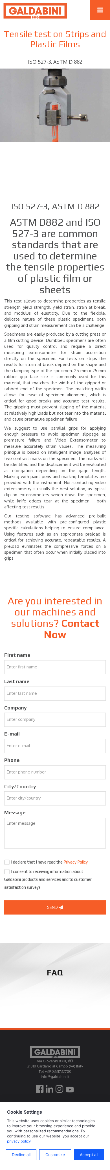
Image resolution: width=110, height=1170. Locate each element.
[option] (55, 105)
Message (14, 812)
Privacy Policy (75, 862)
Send (53, 907)
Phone (11, 760)
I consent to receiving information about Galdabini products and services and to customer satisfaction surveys (48, 879)
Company (15, 708)
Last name (16, 681)
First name (17, 655)
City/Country (20, 786)
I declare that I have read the (49, 862)
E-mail (12, 734)
